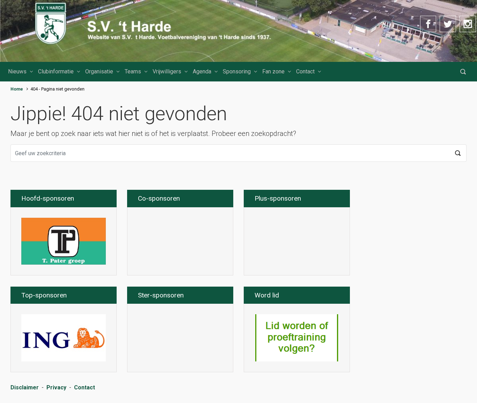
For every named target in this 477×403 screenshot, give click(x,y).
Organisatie (99, 71)
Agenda (202, 71)
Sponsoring (237, 71)
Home (16, 89)
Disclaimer (24, 387)
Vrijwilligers (167, 71)
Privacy (56, 387)
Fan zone (273, 71)
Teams (133, 71)
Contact (305, 71)
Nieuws (17, 71)
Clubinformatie (56, 71)
